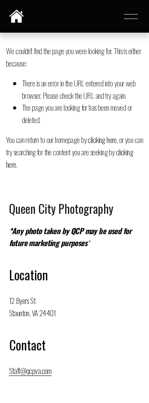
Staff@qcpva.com (30, 370)
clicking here (102, 139)
